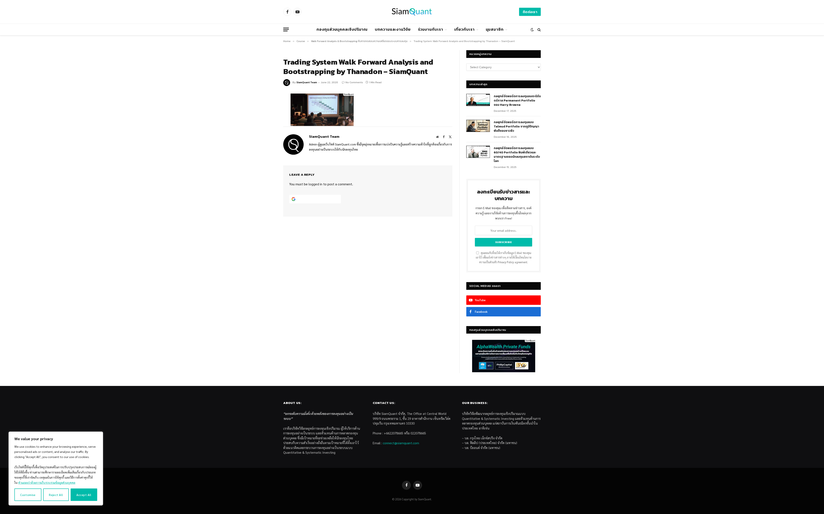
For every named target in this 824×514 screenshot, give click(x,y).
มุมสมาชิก (495, 29)
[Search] (539, 29)
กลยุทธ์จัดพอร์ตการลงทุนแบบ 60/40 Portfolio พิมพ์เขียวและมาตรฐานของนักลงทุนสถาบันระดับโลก (517, 154)
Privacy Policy (506, 262)
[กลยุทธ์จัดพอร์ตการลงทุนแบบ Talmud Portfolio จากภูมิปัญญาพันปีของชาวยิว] (478, 126)
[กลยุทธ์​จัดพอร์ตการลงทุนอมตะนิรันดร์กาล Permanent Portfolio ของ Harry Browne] (478, 100)
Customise (28, 495)
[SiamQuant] (412, 11)
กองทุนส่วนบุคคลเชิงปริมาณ (342, 29)
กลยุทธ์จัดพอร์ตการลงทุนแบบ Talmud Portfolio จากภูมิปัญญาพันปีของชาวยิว (516, 126)
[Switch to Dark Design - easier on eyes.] (532, 29)
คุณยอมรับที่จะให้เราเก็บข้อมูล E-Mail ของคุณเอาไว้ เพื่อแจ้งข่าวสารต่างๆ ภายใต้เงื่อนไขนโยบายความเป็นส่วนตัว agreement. (504, 257)
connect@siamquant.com (401, 443)
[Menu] (286, 29)
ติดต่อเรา (530, 11)
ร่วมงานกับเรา (430, 29)
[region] (56, 468)
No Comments (354, 82)
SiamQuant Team (306, 82)
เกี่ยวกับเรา (464, 29)
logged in (315, 184)
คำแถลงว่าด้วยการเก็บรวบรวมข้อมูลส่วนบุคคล (46, 482)
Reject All (56, 495)
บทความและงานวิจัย (393, 29)
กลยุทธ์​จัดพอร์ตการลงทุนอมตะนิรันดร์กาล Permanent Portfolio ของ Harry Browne (517, 100)
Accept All (83, 495)
